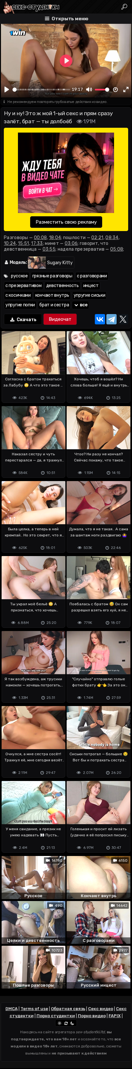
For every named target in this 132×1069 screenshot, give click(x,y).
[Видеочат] (60, 319)
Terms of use (34, 1008)
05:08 (116, 249)
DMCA (11, 1008)
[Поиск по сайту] (124, 7)
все (83, 305)
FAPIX (115, 1015)
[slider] (41, 90)
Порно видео (92, 1015)
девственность (62, 285)
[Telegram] (111, 319)
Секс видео (100, 1008)
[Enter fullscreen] (125, 89)
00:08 (40, 237)
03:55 (49, 249)
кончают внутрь (52, 295)
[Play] (6, 89)
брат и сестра (54, 305)
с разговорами (92, 276)
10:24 (10, 243)
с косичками (18, 295)
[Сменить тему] (66, 1023)
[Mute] (89, 89)
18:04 (55, 237)
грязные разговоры (52, 276)
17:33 (37, 243)
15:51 (23, 243)
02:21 (97, 237)
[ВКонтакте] (100, 319)
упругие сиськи (89, 295)
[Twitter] (123, 319)
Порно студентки (56, 1015)
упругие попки (20, 305)
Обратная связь (68, 1008)
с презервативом (23, 285)
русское (19, 276)
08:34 (112, 237)
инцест (91, 285)
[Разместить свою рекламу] (66, 173)
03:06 (71, 243)
